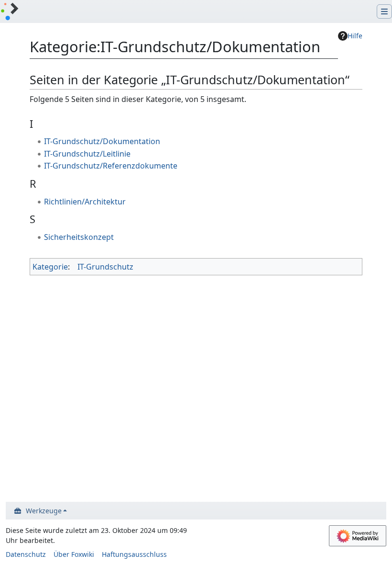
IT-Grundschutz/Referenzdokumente (110, 165)
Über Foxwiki (74, 554)
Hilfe (355, 35)
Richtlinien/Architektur (85, 201)
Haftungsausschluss (134, 554)
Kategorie (50, 266)
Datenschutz (26, 554)
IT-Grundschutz (105, 266)
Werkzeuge (44, 510)
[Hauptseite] (9, 12)
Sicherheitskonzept (79, 237)
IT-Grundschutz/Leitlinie (87, 153)
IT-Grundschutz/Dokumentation (102, 141)
